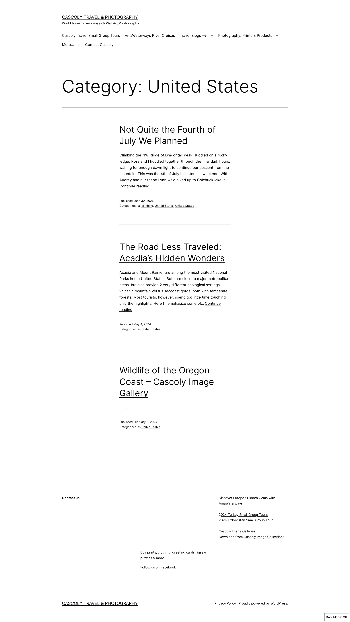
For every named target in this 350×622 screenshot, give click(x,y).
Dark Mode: (334, 617)
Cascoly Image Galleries (237, 531)
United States (164, 205)
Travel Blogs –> (193, 35)
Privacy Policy (225, 603)
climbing (147, 205)
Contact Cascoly (99, 44)
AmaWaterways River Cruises (150, 35)
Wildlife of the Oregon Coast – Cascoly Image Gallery (166, 381)
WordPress (279, 603)
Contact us (70, 498)
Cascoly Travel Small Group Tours (91, 35)
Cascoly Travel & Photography (100, 17)
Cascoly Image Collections (264, 537)
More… (68, 44)
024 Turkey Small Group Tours (244, 515)
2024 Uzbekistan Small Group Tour (246, 520)
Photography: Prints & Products (245, 35)
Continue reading (134, 186)
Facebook (168, 567)
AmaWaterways (231, 503)
